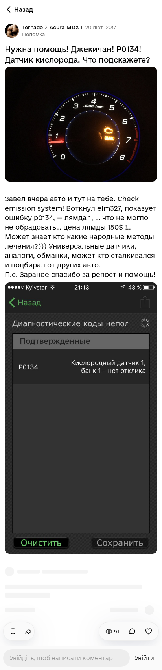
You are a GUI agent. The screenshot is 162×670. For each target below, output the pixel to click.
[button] (33, 34)
